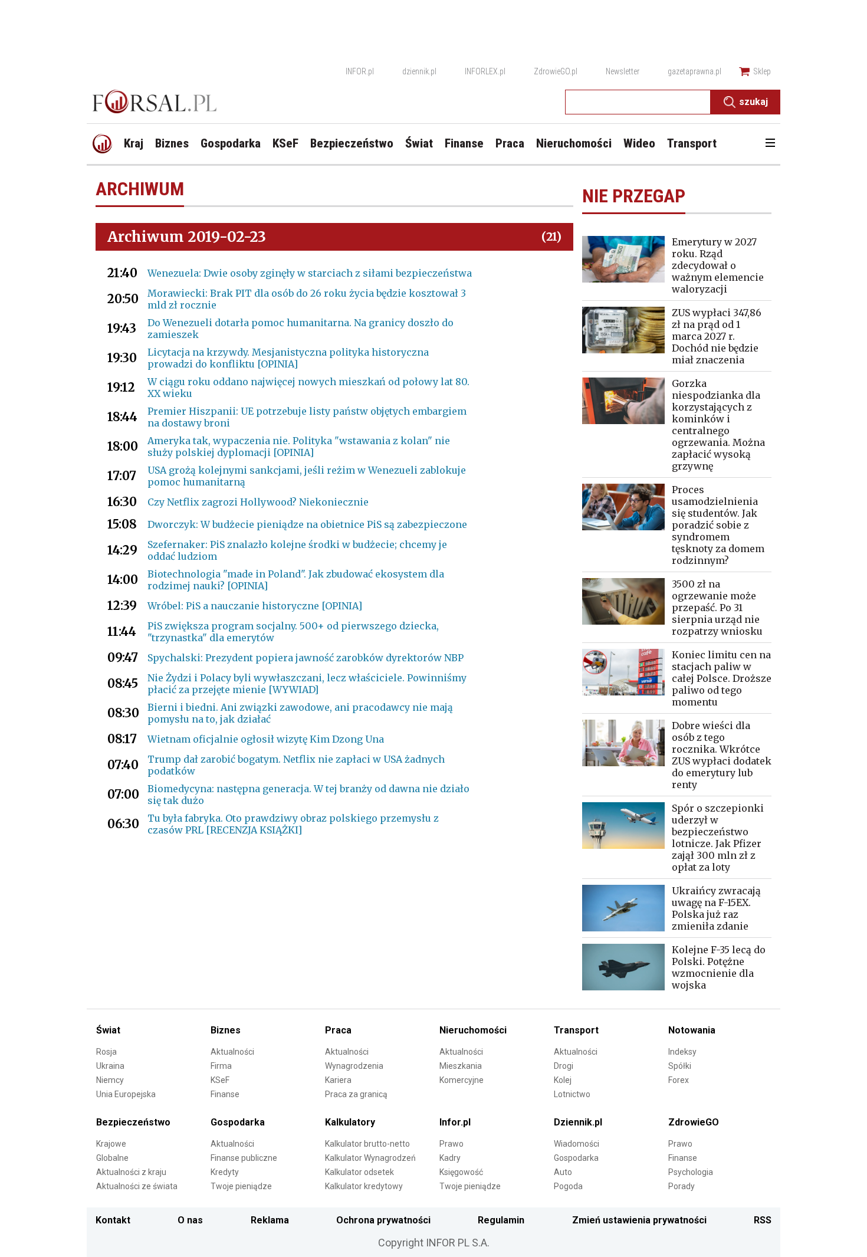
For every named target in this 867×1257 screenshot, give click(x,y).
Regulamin (501, 1220)
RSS (762, 1220)
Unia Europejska (126, 1094)
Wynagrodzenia (354, 1066)
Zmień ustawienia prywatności (639, 1220)
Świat (108, 1030)
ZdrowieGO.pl (555, 71)
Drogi (563, 1066)
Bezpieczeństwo (133, 1122)
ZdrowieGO (693, 1122)
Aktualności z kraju (131, 1172)
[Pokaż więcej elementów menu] (770, 144)
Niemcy (110, 1080)
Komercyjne (461, 1080)
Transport (576, 1030)
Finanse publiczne (244, 1158)
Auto (563, 1172)
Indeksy (682, 1051)
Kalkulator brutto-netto (367, 1143)
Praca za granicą (356, 1094)
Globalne (112, 1158)
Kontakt (113, 1220)
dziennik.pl (419, 71)
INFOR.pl (360, 71)
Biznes (226, 1030)
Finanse (225, 1094)
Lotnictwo (572, 1094)
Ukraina (110, 1066)
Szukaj (753, 101)
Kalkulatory (350, 1122)
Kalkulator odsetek (359, 1172)
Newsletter (622, 71)
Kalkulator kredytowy (364, 1186)
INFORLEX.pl (485, 71)
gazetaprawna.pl (694, 71)
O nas (190, 1220)
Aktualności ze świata (137, 1186)
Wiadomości (576, 1143)
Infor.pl (455, 1122)
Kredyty (225, 1172)
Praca (338, 1030)
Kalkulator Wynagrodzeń (370, 1158)
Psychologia (690, 1172)
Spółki (679, 1066)
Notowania (691, 1030)
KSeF (220, 1080)
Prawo (451, 1143)
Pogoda (568, 1186)
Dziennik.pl (578, 1122)
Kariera (338, 1080)
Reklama (270, 1220)
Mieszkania (460, 1066)
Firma (221, 1066)
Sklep (762, 71)
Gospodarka (238, 1122)
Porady (681, 1186)
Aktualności (232, 1051)
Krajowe (111, 1143)
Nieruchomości (473, 1030)
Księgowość (461, 1172)
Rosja (106, 1051)
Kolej (563, 1080)
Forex (678, 1080)
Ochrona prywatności (383, 1220)
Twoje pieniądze (241, 1186)
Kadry (450, 1158)
